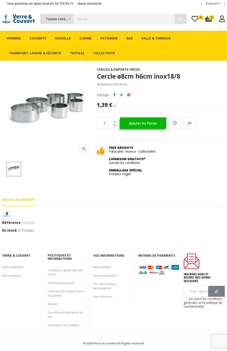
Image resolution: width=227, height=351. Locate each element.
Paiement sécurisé (61, 283)
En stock (9, 231)
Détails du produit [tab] (18, 200)
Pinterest (128, 95)
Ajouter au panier (143, 123)
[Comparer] (189, 123)
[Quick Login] (222, 20)
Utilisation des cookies (63, 325)
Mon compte (102, 267)
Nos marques (11, 275)
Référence (11, 223)
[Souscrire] (216, 291)
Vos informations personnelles (105, 286)
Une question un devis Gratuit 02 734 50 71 (40, 3)
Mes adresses (102, 297)
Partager (114, 95)
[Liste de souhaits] (174, 123)
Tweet (121, 95)
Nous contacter (90, 3)
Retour (52, 304)
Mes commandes (105, 275)
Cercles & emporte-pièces (118, 69)
